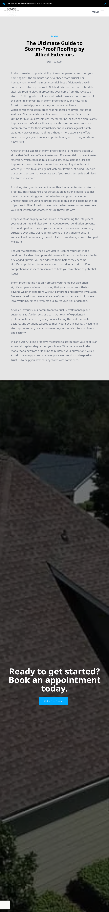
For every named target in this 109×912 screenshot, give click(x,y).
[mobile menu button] (102, 12)
